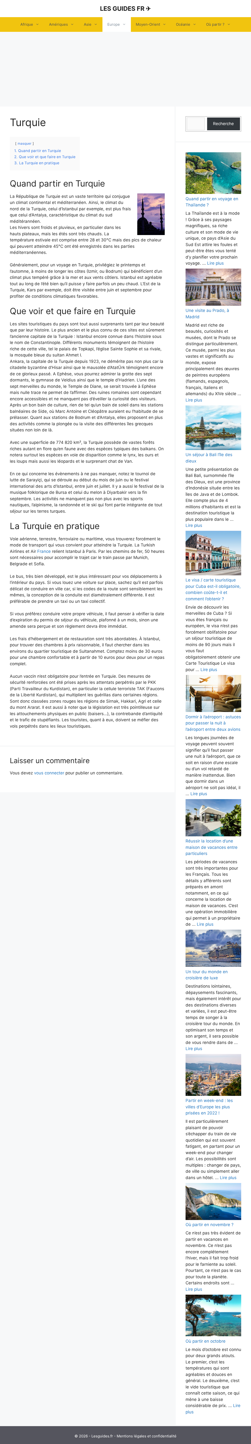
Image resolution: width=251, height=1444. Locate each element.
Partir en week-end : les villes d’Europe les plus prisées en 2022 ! (209, 1106)
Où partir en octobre (206, 1341)
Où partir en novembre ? (210, 1224)
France (44, 551)
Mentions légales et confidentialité (146, 1436)
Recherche (223, 123)
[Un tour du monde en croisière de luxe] (213, 949)
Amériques (58, 24)
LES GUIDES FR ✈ (125, 8)
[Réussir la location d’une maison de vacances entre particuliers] (213, 818)
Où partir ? (215, 24)
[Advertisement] (125, 68)
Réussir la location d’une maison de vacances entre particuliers (212, 847)
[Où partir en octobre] (213, 1316)
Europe (113, 24)
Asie (87, 24)
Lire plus (215, 263)
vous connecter (49, 772)
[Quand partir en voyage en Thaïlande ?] (213, 174)
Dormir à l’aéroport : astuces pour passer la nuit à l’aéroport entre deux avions (213, 723)
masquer (24, 143)
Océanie (183, 24)
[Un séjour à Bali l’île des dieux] (213, 428)
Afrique (26, 24)
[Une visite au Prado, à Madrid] (213, 288)
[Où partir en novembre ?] (213, 1202)
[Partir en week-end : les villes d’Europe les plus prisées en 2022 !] (213, 1076)
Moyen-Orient (148, 24)
